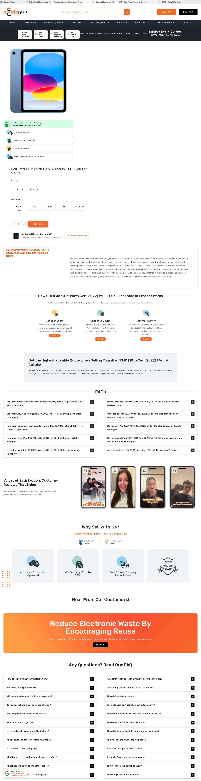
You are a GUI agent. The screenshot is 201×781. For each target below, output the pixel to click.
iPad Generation (104, 33)
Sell (87, 33)
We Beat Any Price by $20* (25, 140)
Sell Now (167, 12)
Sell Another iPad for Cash (77, 236)
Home (82, 33)
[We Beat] (78, 555)
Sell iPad (93, 33)
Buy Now (188, 12)
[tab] (29, 253)
